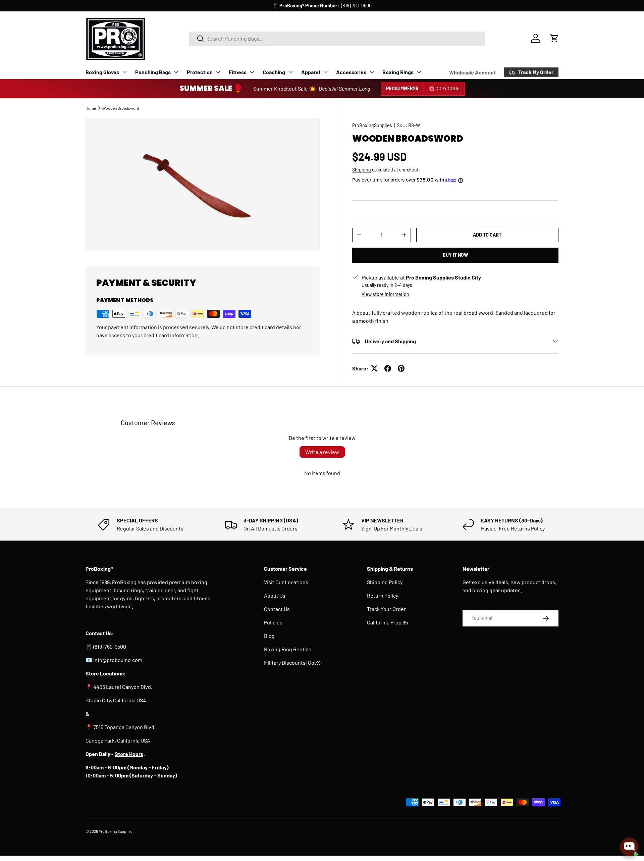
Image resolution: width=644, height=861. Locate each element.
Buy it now (455, 255)
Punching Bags (153, 72)
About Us (274, 595)
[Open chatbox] (629, 847)
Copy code (447, 88)
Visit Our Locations (286, 582)
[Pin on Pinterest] (401, 368)
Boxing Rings (398, 72)
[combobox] (337, 38)
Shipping (361, 169)
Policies (273, 622)
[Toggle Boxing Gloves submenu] (124, 72)
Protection (200, 72)
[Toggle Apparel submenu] (325, 72)
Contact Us (277, 609)
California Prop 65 (387, 622)
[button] (554, 38)
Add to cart (487, 235)
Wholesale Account (472, 72)
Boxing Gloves (102, 72)
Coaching (274, 72)
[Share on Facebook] (387, 368)
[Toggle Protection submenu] (218, 72)
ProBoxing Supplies (115, 831)
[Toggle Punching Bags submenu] (176, 72)
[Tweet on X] (374, 368)
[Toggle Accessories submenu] (372, 72)
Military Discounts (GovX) (292, 662)
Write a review (322, 452)
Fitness (238, 72)
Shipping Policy (384, 582)
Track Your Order (386, 609)
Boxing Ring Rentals (287, 649)
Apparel (310, 72)
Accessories (351, 72)
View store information (385, 294)
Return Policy (382, 595)
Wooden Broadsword (120, 108)
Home (91, 108)
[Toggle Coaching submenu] (290, 72)
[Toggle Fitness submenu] (252, 72)
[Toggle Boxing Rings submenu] (419, 72)
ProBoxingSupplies (372, 125)
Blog (269, 635)
